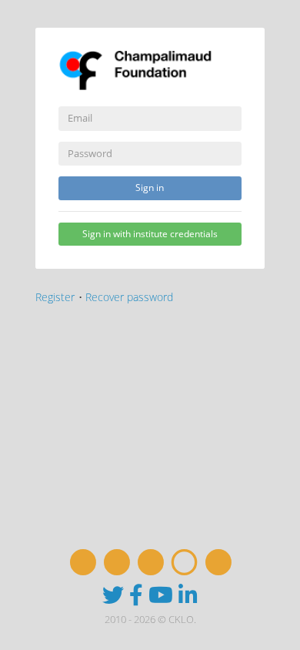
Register (55, 297)
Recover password (129, 297)
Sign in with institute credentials (150, 233)
